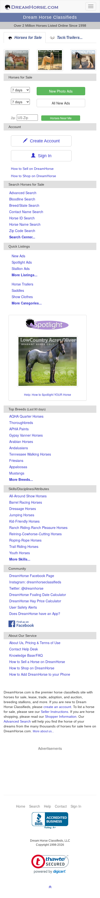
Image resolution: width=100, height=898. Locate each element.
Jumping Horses (21, 514)
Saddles (18, 290)
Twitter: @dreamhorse (26, 588)
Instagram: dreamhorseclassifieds (35, 581)
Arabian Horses (21, 441)
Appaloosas (18, 466)
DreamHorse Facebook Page (31, 575)
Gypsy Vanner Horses (26, 435)
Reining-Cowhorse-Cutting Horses (35, 533)
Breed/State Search (24, 205)
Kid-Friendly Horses (24, 521)
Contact (61, 806)
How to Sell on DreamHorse (32, 169)
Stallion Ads (21, 268)
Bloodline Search (22, 199)
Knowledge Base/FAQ (26, 655)
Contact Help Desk (23, 649)
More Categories (27, 303)
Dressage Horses (22, 508)
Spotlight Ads (22, 262)
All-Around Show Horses (28, 495)
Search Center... (22, 236)
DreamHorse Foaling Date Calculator (37, 594)
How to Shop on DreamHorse (33, 176)
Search (34, 806)
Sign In (43, 155)
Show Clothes (22, 296)
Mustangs (16, 473)
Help (47, 806)
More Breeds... (21, 479)
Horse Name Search (25, 224)
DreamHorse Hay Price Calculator (35, 600)
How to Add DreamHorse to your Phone (39, 674)
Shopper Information (60, 716)
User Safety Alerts (23, 607)
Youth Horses (19, 552)
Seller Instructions (54, 712)
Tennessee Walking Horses (30, 454)
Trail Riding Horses (23, 546)
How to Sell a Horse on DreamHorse (37, 661)
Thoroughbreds (21, 422)
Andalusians (18, 447)
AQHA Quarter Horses (26, 416)
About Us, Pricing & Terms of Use (34, 642)
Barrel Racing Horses (25, 502)
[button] (50, 864)
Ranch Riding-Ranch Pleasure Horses (38, 527)
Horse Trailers (22, 284)
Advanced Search (22, 192)
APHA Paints (19, 428)
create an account (57, 707)
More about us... (43, 731)
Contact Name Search (26, 211)
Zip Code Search (22, 230)
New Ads (18, 255)
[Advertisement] (52, 765)
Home (20, 806)
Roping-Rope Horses (25, 540)
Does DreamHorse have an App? (34, 613)
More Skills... (19, 559)
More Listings (24, 274)
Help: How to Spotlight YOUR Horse (47, 394)
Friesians (16, 460)
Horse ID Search (22, 218)
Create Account (43, 140)
